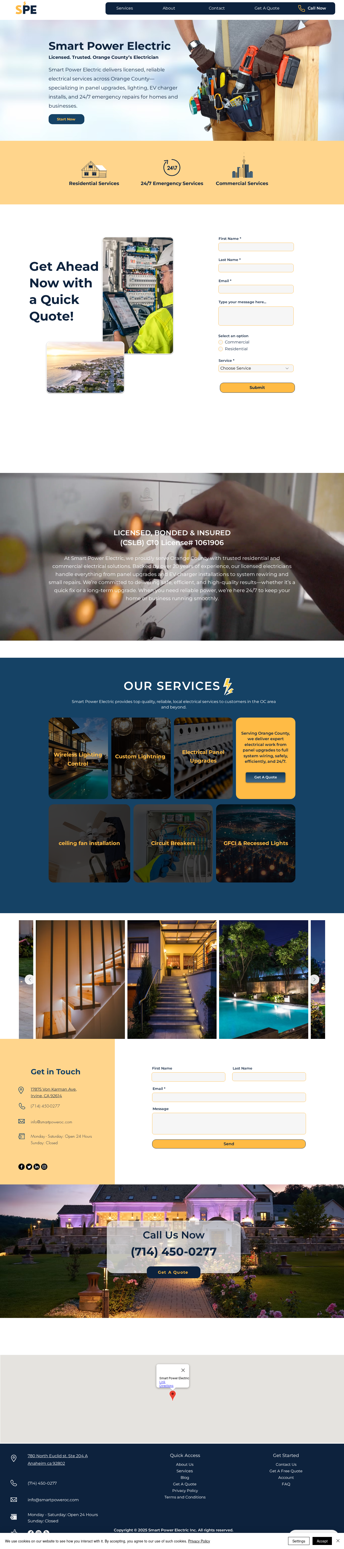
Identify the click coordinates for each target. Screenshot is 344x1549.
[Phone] (301, 8)
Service (225, 360)
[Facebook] (21, 1167)
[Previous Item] (30, 980)
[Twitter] (29, 1167)
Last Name (228, 259)
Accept (322, 1540)
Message (161, 1109)
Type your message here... (242, 302)
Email (224, 281)
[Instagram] (44, 1167)
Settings (298, 1540)
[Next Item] (314, 980)
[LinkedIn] (36, 1167)
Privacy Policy (199, 1540)
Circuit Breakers (173, 843)
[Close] (338, 1541)
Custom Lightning (141, 756)
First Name (229, 238)
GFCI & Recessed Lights (256, 843)
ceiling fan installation (89, 843)
